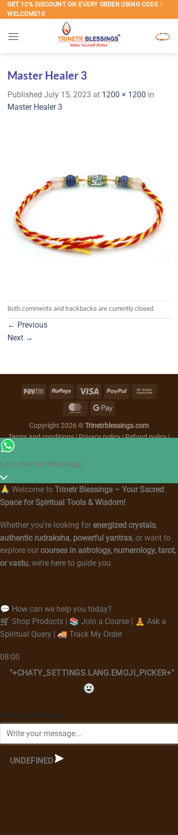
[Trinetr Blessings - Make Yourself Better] (89, 36)
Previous (27, 325)
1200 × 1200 (124, 94)
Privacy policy (100, 437)
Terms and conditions (41, 437)
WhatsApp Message (30, 715)
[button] (13, 36)
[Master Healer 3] (89, 206)
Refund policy (146, 437)
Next (20, 337)
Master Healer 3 (34, 107)
